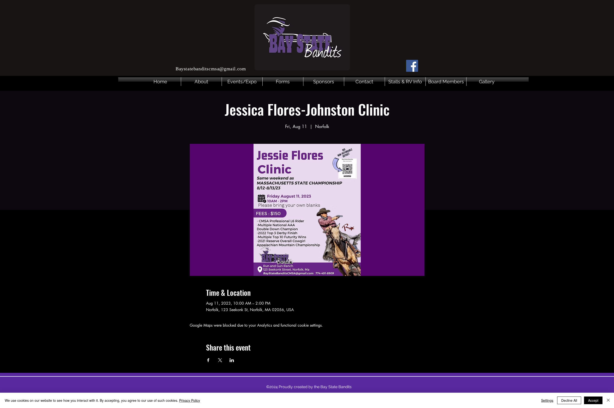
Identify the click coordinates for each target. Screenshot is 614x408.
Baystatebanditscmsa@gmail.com (211, 68)
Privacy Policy (189, 400)
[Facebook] (412, 66)
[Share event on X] (220, 360)
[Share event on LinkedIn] (232, 360)
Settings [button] (547, 400)
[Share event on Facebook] (208, 360)
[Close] (608, 400)
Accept (593, 400)
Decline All (569, 400)
